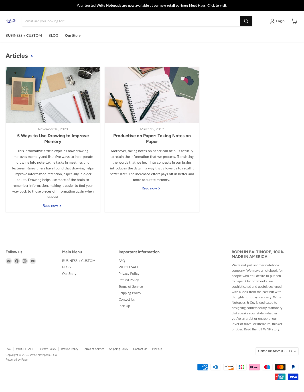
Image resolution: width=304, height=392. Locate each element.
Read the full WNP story (261, 329)
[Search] (246, 21)
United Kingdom (275, 351)
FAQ (122, 261)
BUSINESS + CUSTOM (24, 35)
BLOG (53, 35)
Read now (51, 205)
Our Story (73, 35)
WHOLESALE (129, 267)
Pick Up (124, 306)
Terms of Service (131, 286)
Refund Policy (129, 280)
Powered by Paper (17, 359)
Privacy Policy (129, 273)
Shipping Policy (130, 293)
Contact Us (127, 299)
